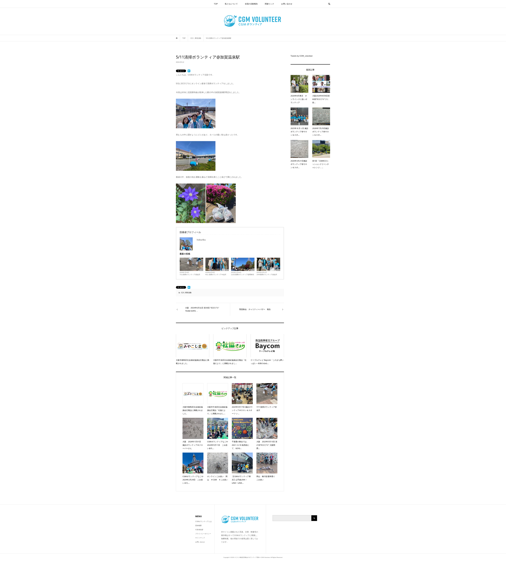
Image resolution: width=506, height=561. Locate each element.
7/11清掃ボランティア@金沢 (190, 274)
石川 (201, 270)
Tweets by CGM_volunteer (302, 56)
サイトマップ (200, 538)
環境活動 (188, 293)
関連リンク (269, 4)
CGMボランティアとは (203, 521)
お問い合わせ (286, 4)
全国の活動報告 (251, 4)
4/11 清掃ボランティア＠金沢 (215, 274)
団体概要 (198, 525)
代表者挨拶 (199, 530)
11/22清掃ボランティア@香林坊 (242, 274)
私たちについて (231, 4)
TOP (216, 4)
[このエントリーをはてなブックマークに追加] (189, 71)
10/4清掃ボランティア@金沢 (267, 274)
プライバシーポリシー (203, 534)
